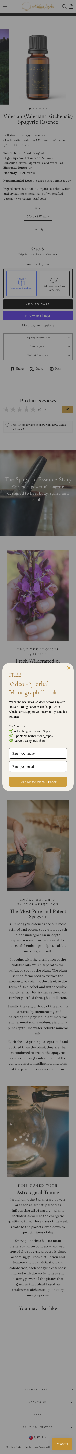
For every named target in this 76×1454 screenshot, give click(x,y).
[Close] (69, 668)
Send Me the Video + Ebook (38, 782)
